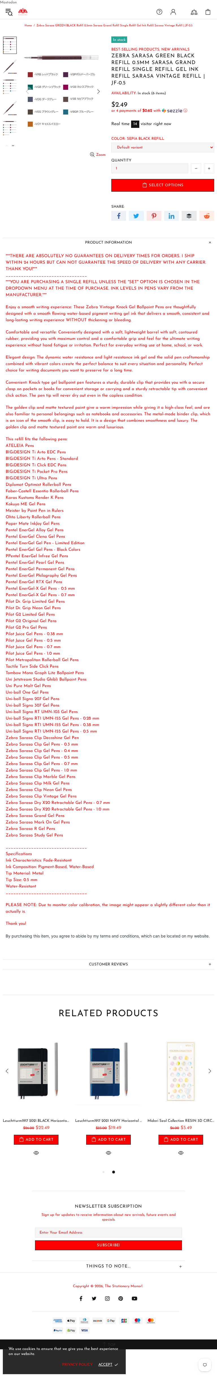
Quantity (121, 160)
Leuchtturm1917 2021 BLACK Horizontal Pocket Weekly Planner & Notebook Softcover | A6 (36, 1121)
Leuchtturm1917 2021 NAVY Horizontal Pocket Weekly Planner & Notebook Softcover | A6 (108, 1121)
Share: (117, 207)
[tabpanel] (36, 1099)
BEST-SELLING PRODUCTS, (135, 49)
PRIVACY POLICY (77, 1365)
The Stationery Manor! (23, 12)
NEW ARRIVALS (175, 49)
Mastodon (8, 2)
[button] (162, 110)
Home (28, 25)
